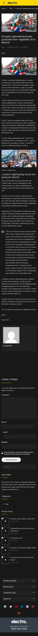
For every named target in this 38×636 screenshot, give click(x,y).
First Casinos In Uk (16, 538)
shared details (9, 181)
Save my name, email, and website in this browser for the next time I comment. (18, 453)
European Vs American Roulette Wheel (23, 548)
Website (4, 442)
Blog (10, 8)
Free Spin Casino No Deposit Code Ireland (22, 559)
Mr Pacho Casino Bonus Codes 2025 (22, 519)
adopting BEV (11, 92)
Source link (5, 320)
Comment (6, 395)
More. (34, 309)
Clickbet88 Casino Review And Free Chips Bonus (22, 530)
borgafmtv (24, 47)
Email (5, 432)
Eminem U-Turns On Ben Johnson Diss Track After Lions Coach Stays (9, 363)
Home (3, 8)
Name (4, 422)
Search (35, 3)
